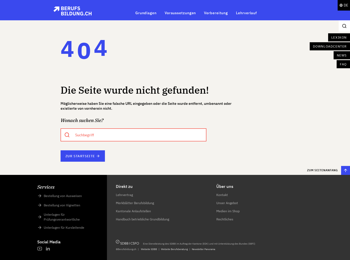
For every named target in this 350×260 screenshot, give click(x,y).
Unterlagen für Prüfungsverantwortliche (62, 216)
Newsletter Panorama (203, 249)
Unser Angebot (227, 203)
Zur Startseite (80, 156)
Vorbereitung (216, 13)
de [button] (346, 5)
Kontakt (222, 195)
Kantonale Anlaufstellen (133, 211)
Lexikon (339, 37)
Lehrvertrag (124, 195)
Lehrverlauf (246, 13)
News (342, 55)
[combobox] (133, 135)
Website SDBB (149, 249)
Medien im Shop (228, 211)
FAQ (343, 64)
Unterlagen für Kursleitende (64, 227)
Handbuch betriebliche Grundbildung (142, 219)
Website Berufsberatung (174, 249)
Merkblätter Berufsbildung (135, 203)
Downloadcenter (330, 46)
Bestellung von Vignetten (62, 205)
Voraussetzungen (180, 13)
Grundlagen (146, 13)
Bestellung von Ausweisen (63, 196)
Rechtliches (224, 219)
